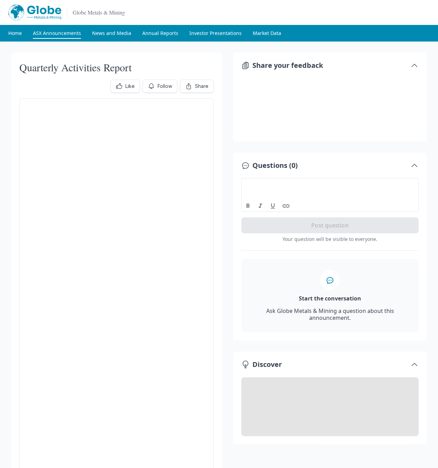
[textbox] (330, 184)
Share (201, 86)
